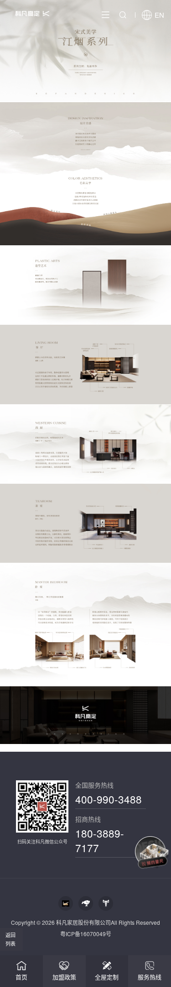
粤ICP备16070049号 (85, 933)
